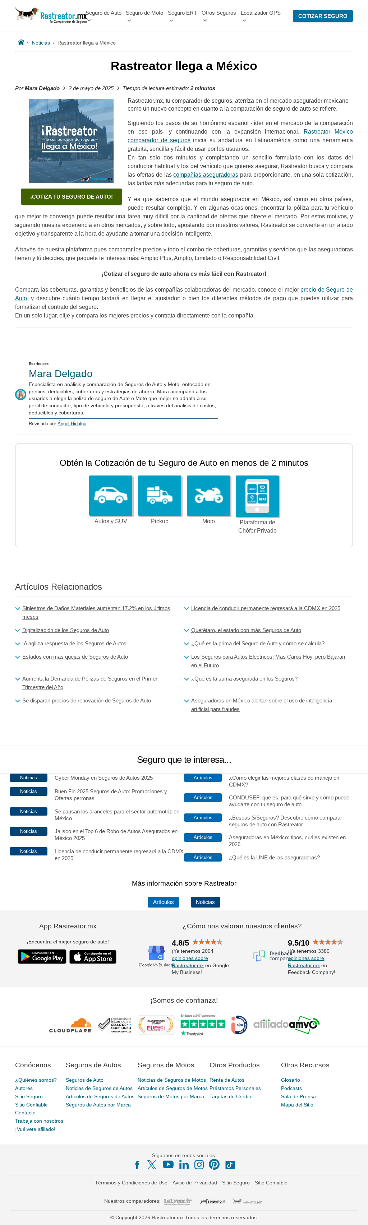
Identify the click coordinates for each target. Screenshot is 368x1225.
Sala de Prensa (298, 1096)
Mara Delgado (61, 373)
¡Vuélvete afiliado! (35, 1129)
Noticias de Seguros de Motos (172, 1080)
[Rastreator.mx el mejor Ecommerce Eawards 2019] (155, 1025)
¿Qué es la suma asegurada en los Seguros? (244, 679)
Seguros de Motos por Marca (171, 1096)
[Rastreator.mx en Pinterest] (214, 1164)
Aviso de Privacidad (194, 1182)
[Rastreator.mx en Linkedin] (184, 1164)
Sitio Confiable (31, 1105)
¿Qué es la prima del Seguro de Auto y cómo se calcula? (258, 643)
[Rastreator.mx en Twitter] (152, 1164)
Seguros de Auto (85, 1080)
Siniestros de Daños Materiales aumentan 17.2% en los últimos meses (96, 612)
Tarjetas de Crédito (231, 1096)
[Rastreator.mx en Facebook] (137, 1164)
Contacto (25, 1112)
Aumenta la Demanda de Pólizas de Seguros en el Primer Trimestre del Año (89, 683)
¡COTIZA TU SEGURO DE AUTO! (71, 197)
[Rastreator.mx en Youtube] (168, 1164)
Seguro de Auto (103, 13)
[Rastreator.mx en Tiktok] (230, 1164)
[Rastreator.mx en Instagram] (199, 1164)
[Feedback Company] (273, 956)
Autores (24, 1088)
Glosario (290, 1080)
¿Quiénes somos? (36, 1080)
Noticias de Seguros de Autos (99, 1088)
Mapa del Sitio (297, 1105)
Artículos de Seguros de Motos (173, 1088)
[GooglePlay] (42, 956)
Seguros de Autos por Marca (98, 1105)
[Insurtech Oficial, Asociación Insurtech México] (239, 1025)
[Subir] (355, 1212)
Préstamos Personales (235, 1088)
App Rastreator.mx (68, 926)
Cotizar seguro (323, 16)
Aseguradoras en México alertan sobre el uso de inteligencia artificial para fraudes (261, 704)
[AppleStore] (93, 957)
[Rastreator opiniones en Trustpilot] (203, 1025)
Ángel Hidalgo (72, 423)
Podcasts (291, 1088)
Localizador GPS (261, 13)
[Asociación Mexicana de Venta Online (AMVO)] (286, 1025)
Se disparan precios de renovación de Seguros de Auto (86, 700)
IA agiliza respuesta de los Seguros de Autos (74, 643)
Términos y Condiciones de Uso (131, 1182)
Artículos (163, 902)
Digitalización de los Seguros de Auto (65, 630)
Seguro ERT (182, 13)
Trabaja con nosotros (39, 1121)
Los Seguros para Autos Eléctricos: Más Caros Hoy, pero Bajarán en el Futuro (268, 661)
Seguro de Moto (144, 13)
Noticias (205, 902)
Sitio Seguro (29, 1096)
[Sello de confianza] (115, 1025)
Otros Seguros (219, 13)
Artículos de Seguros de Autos (100, 1096)
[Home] (21, 43)
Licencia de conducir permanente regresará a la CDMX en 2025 (265, 608)
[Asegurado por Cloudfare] (71, 1025)
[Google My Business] (156, 956)
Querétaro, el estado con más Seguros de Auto (246, 630)
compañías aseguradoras (205, 175)
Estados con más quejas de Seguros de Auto (75, 657)
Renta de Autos (227, 1080)
